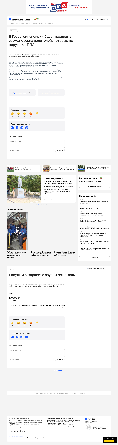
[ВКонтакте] (12, 127)
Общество (13, 31)
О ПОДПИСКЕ (49, 23)
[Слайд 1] (36, 204)
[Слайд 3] (41, 204)
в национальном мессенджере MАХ (49, 93)
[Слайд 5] (46, 204)
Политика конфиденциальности (16, 439)
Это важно (13, 269)
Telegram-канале (16, 93)
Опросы (28, 23)
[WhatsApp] (26, 127)
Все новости (94, 257)
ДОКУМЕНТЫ (74, 393)
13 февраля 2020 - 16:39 (13, 49)
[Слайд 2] (38, 204)
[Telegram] (21, 127)
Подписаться (109, 441)
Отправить (60, 150)
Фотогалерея (20, 23)
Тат (92, 19)
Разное (82, 393)
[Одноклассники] (17, 127)
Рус (86, 19)
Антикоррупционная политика (16, 436)
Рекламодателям (38, 23)
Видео (57, 23)
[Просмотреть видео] (17, 231)
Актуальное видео (62, 393)
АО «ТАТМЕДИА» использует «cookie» (18, 437)
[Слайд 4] (43, 204)
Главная (11, 23)
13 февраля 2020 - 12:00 (13, 279)
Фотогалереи (44, 393)
